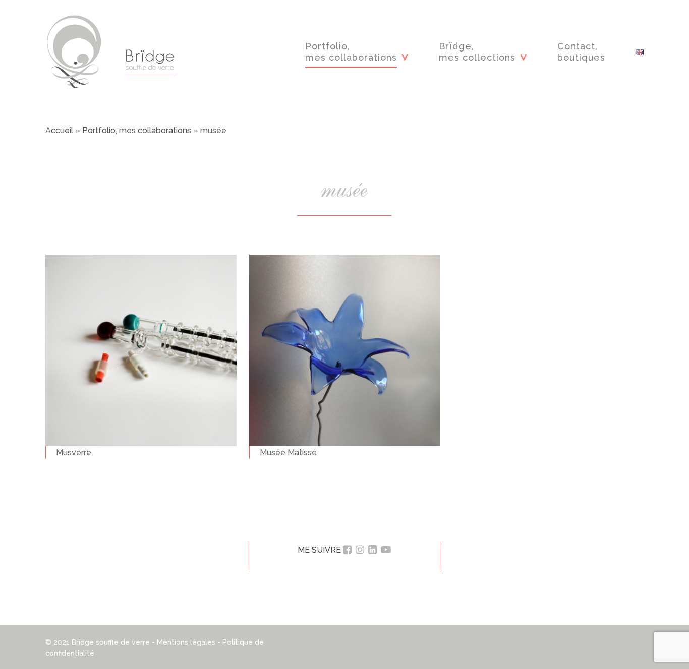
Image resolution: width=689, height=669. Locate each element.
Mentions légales (186, 642)
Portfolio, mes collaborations (136, 130)
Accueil (59, 130)
